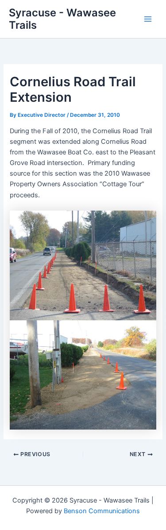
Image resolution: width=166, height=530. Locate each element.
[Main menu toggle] (148, 19)
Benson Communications (102, 511)
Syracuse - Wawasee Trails (62, 18)
